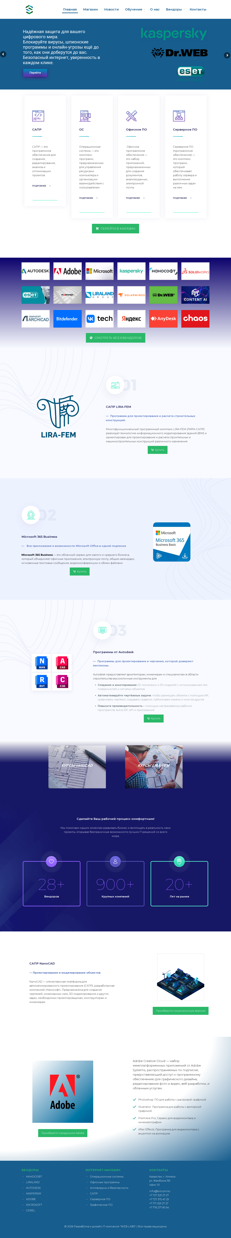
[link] (36, 271)
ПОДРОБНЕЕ (39, 185)
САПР (94, 1193)
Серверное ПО (100, 1199)
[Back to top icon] (216, 1231)
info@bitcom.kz (159, 1191)
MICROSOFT (34, 1204)
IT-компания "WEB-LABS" (119, 1226)
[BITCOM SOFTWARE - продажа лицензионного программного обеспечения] (29, 9)
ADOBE (31, 1199)
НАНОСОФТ (34, 1176)
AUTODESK (33, 1187)
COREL (30, 1210)
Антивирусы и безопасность (109, 1187)
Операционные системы (107, 1176)
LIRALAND (33, 1182)
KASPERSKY (33, 1193)
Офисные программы (105, 1182)
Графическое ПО (101, 1204)
